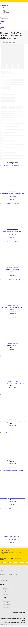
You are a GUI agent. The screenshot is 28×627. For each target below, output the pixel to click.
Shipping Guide (5, 591)
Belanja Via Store (6, 607)
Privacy (4, 592)
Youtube (15, 562)
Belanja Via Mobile (6, 602)
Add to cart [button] (13, 199)
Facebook (4, 562)
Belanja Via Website (6, 601)
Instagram (22, 562)
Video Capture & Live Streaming (12, 229)
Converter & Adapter (12, 419)
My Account (5, 588)
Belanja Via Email (6, 605)
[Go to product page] (12, 177)
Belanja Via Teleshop (6, 604)
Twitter (9, 562)
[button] (1, 21)
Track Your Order (6, 589)
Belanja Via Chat (6, 608)
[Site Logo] (4, 18)
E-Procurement (6, 12)
